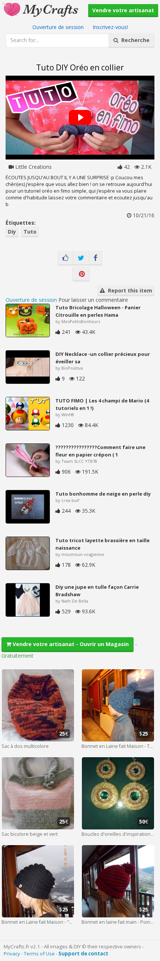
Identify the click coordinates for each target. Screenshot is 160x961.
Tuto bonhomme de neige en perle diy (103, 493)
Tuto (29, 231)
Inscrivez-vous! (110, 27)
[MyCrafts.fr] (41, 8)
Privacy (12, 953)
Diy (12, 231)
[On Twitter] (81, 258)
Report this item (128, 290)
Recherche (134, 40)
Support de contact (83, 953)
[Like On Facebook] (65, 258)
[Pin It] (81, 274)
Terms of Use (39, 953)
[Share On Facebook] (95, 258)
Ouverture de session (58, 27)
